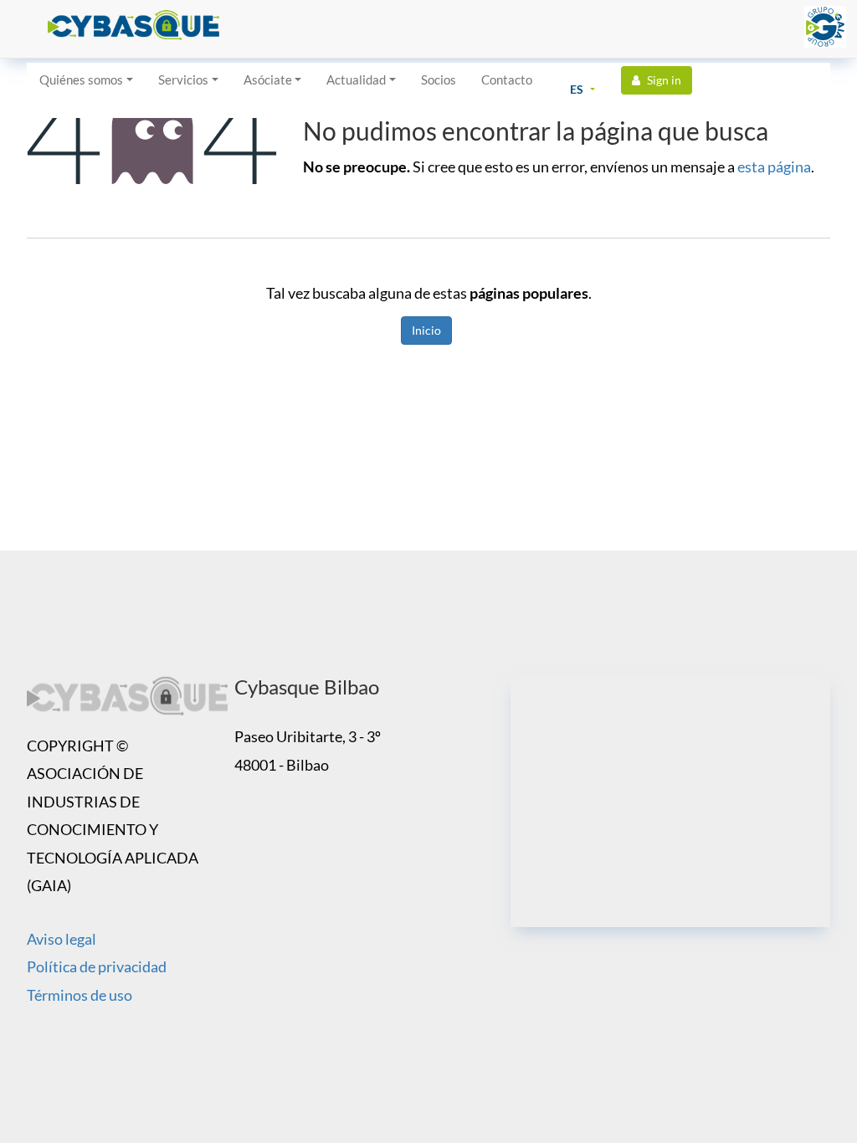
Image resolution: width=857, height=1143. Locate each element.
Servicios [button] (183, 79)
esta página (774, 166)
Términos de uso (79, 995)
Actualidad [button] (356, 79)
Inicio (426, 330)
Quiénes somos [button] (81, 79)
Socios (438, 79)
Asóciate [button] (268, 79)
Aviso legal (61, 939)
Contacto (506, 79)
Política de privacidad (97, 966)
